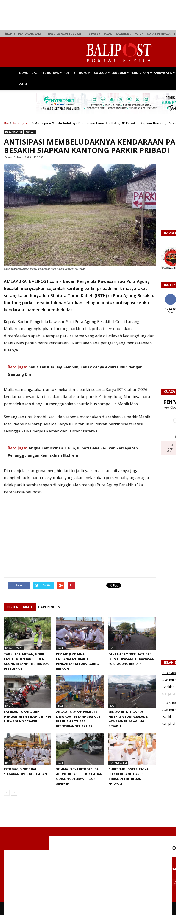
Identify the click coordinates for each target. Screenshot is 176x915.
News (23, 73)
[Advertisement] (88, 882)
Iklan (108, 34)
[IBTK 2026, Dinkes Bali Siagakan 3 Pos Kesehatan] (27, 749)
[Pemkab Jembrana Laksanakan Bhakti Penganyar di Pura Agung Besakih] (80, 633)
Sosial (30, 132)
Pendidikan (139, 73)
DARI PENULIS (49, 607)
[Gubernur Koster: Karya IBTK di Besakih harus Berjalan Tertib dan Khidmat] (132, 749)
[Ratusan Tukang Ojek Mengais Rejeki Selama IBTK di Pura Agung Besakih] (27, 691)
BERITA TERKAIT (20, 607)
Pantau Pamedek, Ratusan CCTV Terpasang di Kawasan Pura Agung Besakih (131, 659)
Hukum (84, 73)
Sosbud (100, 73)
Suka (170, 295)
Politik (69, 73)
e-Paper (94, 34)
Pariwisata (162, 73)
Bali (35, 73)
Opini (23, 84)
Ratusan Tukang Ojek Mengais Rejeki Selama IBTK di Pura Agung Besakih (27, 716)
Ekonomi (118, 73)
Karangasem (22, 123)
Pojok (138, 34)
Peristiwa (51, 73)
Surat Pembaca (158, 34)
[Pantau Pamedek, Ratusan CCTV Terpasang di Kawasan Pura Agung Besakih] (132, 633)
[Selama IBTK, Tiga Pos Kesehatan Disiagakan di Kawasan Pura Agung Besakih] (132, 691)
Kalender (123, 34)
